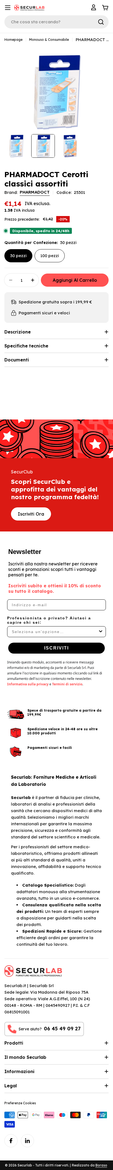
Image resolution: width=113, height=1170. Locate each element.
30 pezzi (18, 255)
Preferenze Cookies (20, 1103)
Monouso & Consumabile (49, 40)
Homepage (13, 40)
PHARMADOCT (35, 192)
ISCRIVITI (56, 648)
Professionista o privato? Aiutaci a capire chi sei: (49, 620)
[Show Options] (100, 631)
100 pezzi (49, 255)
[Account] (94, 7)
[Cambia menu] (7, 7)
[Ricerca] (101, 22)
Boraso (101, 1165)
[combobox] (55, 631)
